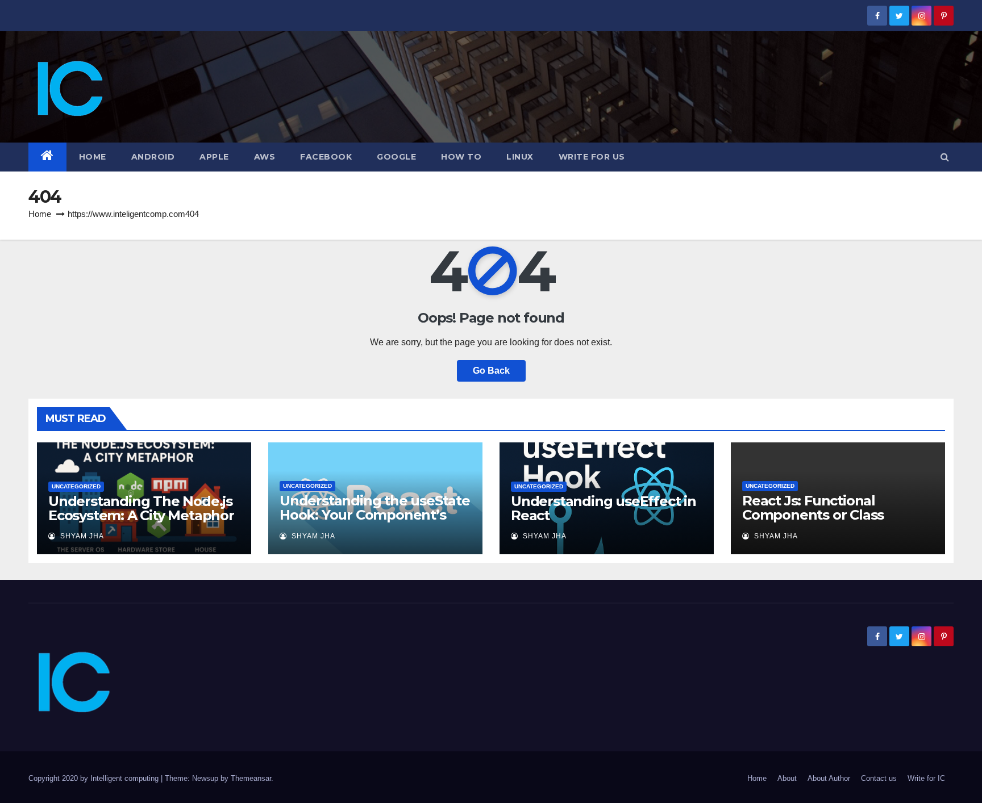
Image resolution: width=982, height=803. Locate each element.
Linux (520, 157)
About (787, 778)
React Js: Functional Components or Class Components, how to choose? (813, 521)
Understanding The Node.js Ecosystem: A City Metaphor (141, 508)
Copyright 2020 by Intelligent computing (94, 778)
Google (396, 157)
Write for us (592, 157)
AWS (265, 157)
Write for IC (926, 778)
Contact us (879, 778)
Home (92, 157)
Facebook (326, 157)
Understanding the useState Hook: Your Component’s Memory (375, 514)
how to (461, 157)
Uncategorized (76, 486)
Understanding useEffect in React (603, 508)
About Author (829, 778)
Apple (214, 157)
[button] (945, 157)
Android (153, 157)
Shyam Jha (81, 536)
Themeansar (251, 778)
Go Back (491, 370)
